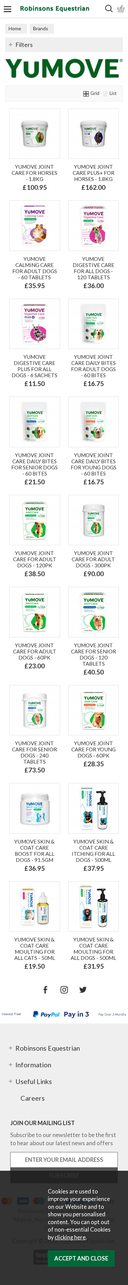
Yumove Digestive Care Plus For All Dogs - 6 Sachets (34, 366)
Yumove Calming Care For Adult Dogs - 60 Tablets (34, 268)
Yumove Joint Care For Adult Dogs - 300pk (93, 559)
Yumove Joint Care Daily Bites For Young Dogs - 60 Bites (93, 464)
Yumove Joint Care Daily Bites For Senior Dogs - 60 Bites (34, 464)
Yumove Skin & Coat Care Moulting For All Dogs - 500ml (93, 948)
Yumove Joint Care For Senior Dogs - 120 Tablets (93, 654)
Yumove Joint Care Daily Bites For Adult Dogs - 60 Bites (93, 366)
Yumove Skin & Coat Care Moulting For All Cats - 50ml (34, 948)
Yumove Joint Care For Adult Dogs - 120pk (34, 559)
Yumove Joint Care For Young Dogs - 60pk (93, 749)
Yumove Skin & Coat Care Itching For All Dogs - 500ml (93, 850)
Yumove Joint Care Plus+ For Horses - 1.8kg (93, 173)
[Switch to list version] (105, 93)
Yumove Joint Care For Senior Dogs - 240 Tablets (34, 752)
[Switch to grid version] (86, 93)
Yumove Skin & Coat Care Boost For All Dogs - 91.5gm (34, 850)
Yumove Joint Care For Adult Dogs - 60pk (34, 651)
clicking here (70, 1237)
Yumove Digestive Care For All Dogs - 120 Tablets (93, 268)
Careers (32, 1098)
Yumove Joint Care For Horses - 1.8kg (34, 173)
